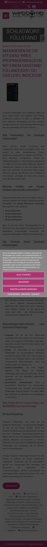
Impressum (35, 294)
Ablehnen (23, 282)
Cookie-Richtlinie (14, 294)
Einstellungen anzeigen (23, 289)
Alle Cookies (23, 275)
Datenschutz (25, 294)
